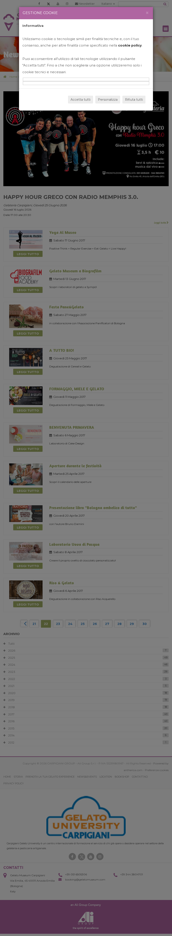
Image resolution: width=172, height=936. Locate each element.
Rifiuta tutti (134, 100)
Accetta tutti (80, 100)
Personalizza (108, 100)
